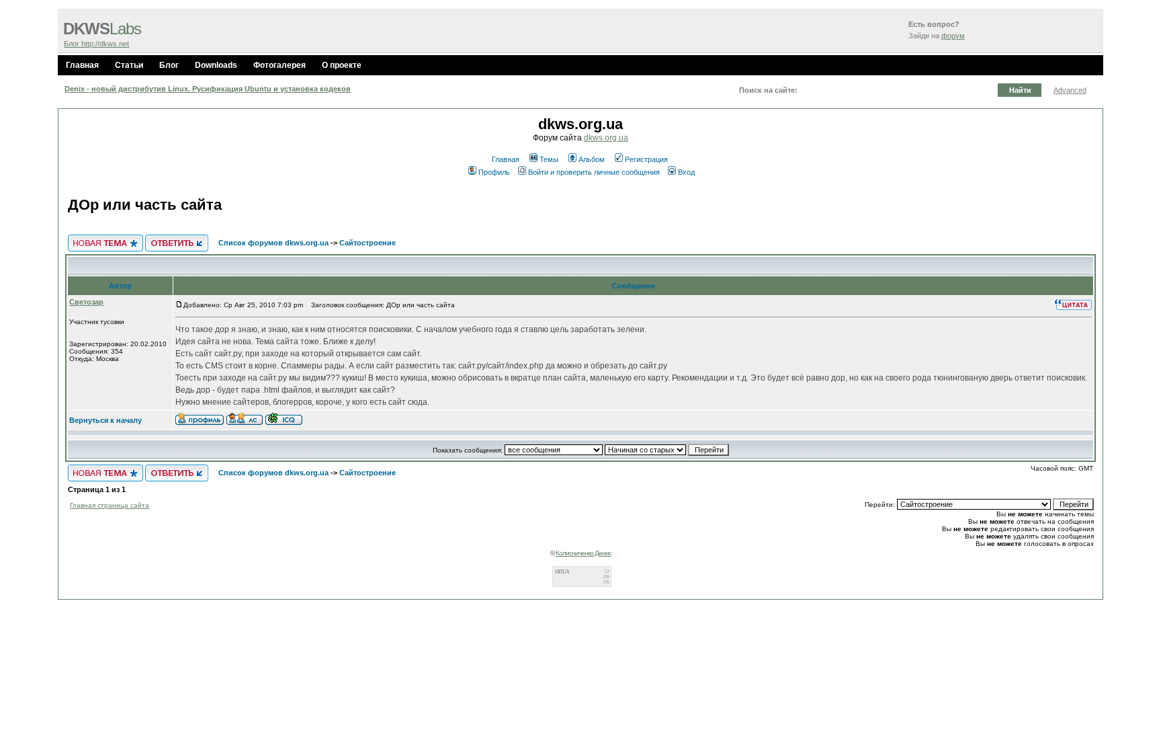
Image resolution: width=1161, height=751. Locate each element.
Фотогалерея (279, 65)
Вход (686, 172)
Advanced (1070, 90)
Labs (102, 29)
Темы (549, 159)
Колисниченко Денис (583, 553)
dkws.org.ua (606, 138)
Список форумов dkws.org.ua (273, 243)
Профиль (494, 172)
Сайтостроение (367, 243)
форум (953, 36)
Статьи (129, 65)
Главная (82, 65)
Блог (169, 65)
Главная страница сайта (109, 505)
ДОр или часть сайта (145, 204)
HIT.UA (562, 572)
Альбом (591, 159)
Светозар (86, 302)
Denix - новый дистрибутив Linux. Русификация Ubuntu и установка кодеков (207, 89)
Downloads (216, 65)
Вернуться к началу (105, 420)
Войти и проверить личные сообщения (594, 172)
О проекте (341, 65)
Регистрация (646, 159)
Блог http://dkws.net (96, 44)
